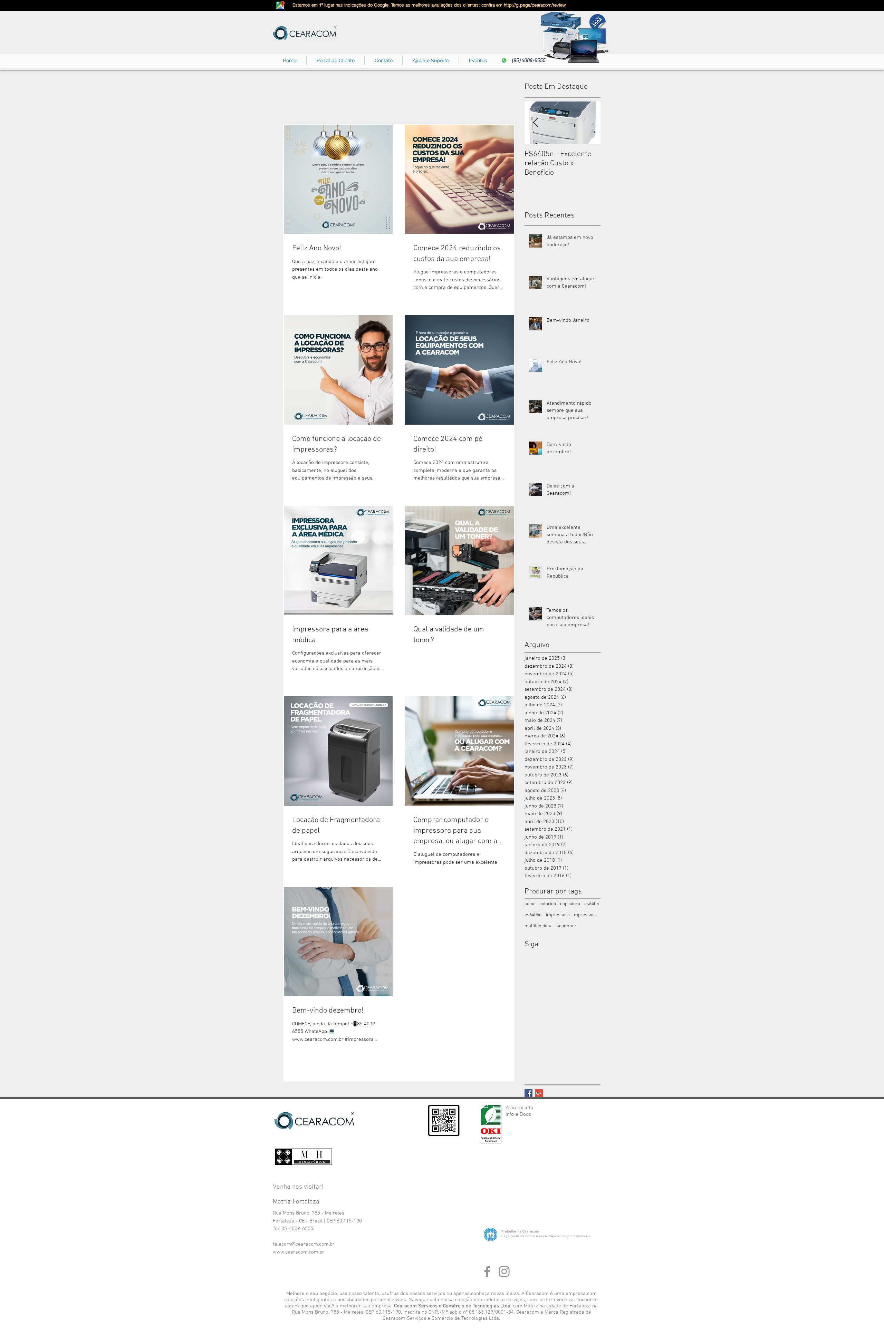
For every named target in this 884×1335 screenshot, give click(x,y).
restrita (525, 1107)
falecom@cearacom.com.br (304, 1244)
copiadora (570, 904)
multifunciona (538, 926)
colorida (547, 904)
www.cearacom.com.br (298, 1252)
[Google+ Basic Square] (539, 1093)
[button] (383, 60)
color (530, 904)
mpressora (585, 915)
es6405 (591, 904)
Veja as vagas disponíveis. (570, 1236)
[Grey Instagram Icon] (504, 1271)
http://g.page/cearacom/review (535, 5)
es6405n (533, 915)
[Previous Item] (535, 122)
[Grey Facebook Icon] (487, 1271)
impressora (558, 915)
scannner (567, 926)
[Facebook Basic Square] (528, 1093)
